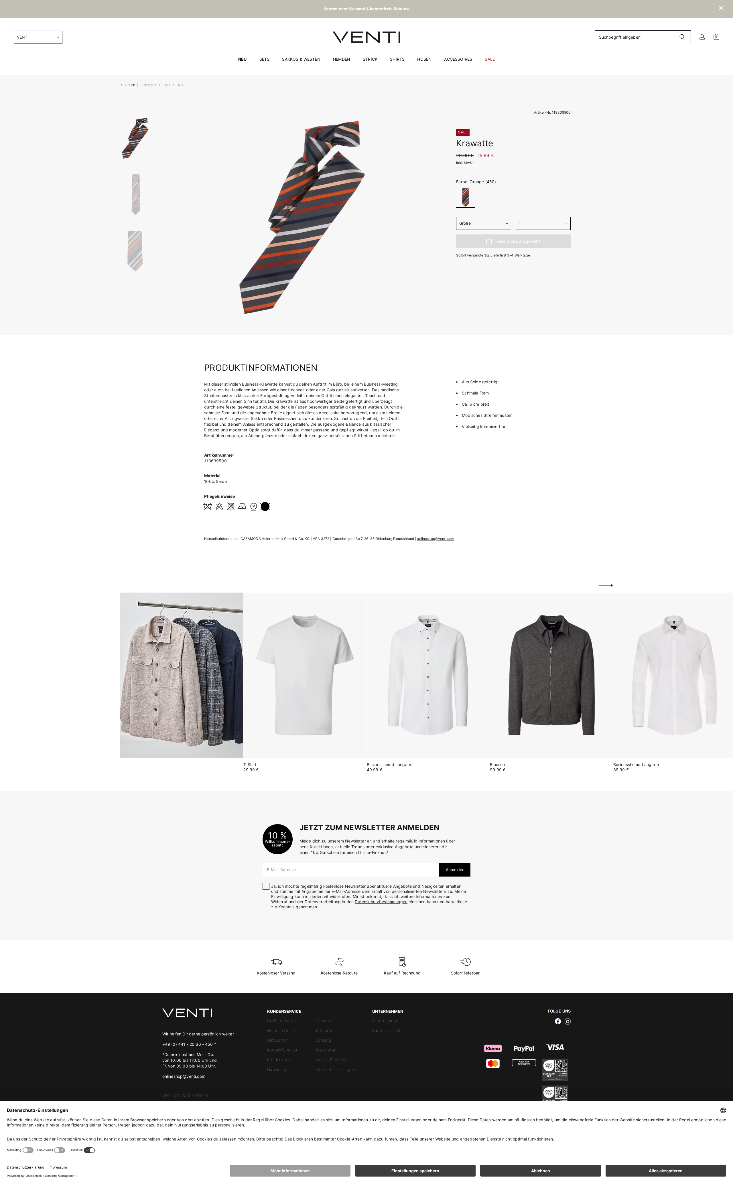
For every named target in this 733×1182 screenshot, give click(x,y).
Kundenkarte (279, 1059)
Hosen (424, 59)
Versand (323, 1020)
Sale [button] (490, 59)
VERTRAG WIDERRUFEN (185, 1095)
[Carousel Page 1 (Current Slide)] (136, 138)
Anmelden (454, 869)
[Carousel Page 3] (136, 257)
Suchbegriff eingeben (620, 37)
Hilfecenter (277, 1040)
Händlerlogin (279, 1069)
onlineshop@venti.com (435, 538)
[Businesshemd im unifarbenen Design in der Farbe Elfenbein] (428, 675)
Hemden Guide (281, 1030)
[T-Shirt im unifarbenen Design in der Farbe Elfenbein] (304, 675)
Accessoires (458, 59)
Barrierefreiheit (386, 1030)
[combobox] (38, 37)
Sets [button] (264, 59)
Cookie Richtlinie (331, 1059)
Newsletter (326, 1049)
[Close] (721, 8)
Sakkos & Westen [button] (301, 59)
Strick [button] (370, 59)
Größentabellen (281, 1020)
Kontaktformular (282, 1049)
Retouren (324, 1030)
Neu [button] (242, 59)
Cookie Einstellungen (335, 1069)
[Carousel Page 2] (136, 195)
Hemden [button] (341, 59)
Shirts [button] (397, 59)
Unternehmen (385, 1020)
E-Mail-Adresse (281, 869)
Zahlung (323, 1040)
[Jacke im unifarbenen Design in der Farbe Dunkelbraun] (551, 675)
